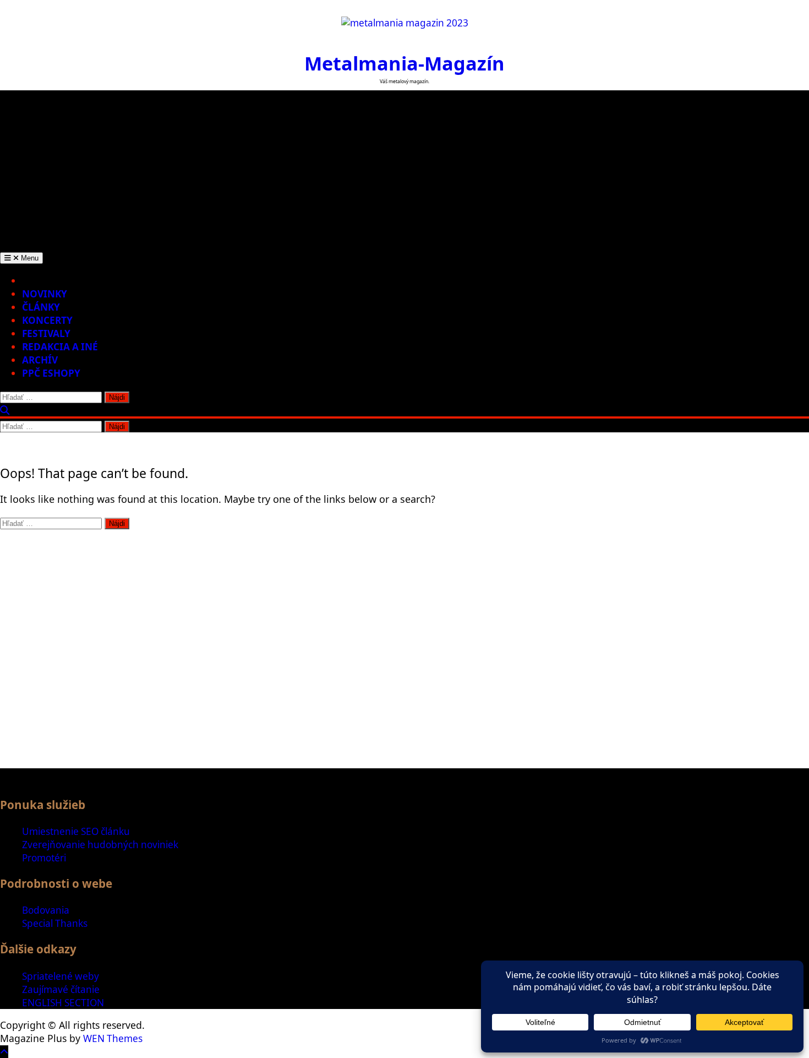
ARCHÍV (40, 360)
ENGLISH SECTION (63, 1002)
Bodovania (45, 910)
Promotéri (44, 857)
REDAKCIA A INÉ (60, 346)
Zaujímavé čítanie (61, 989)
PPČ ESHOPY (51, 373)
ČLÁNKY (41, 307)
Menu (29, 258)
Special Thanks (55, 923)
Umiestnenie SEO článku (76, 831)
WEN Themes (113, 1038)
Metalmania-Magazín (404, 63)
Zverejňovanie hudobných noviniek (100, 844)
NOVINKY (44, 293)
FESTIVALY (46, 333)
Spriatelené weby (60, 976)
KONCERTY (47, 320)
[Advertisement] (404, 167)
